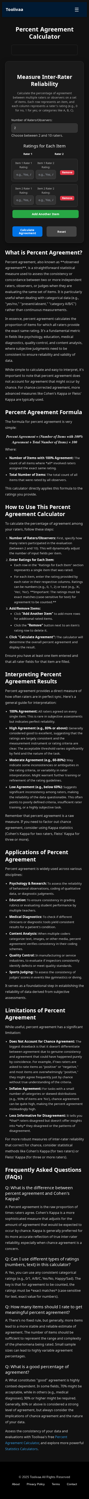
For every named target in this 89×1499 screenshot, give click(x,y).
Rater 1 (27, 154)
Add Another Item (45, 214)
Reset (61, 231)
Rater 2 (59, 154)
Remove (67, 172)
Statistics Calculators (21, 1449)
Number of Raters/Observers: (31, 120)
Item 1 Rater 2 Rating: (45, 165)
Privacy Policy (36, 1484)
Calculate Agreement (27, 231)
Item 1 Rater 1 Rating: (23, 165)
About (16, 1484)
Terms (56, 1484)
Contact (72, 1484)
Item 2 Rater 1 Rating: (23, 190)
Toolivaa (14, 9)
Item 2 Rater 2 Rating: (45, 190)
